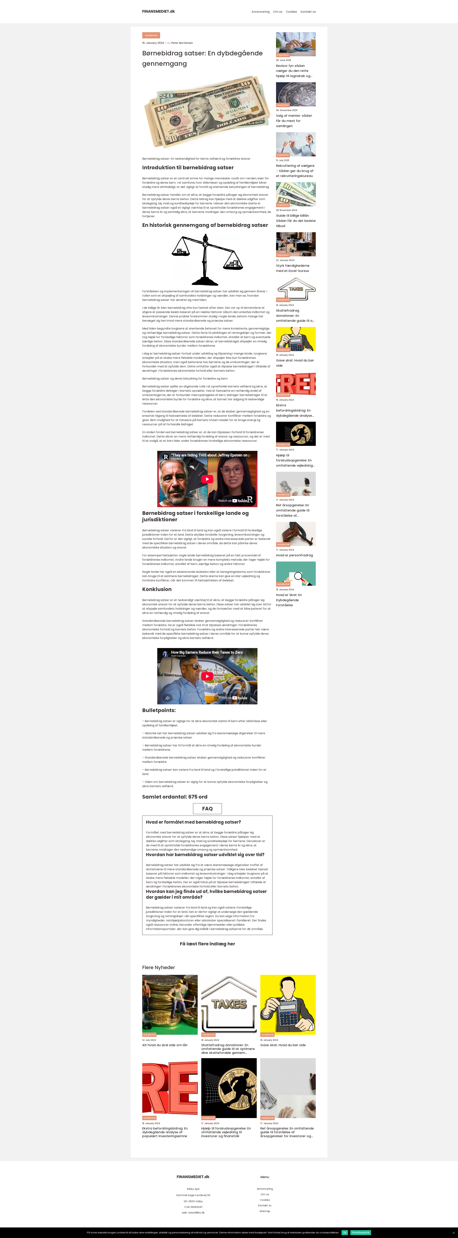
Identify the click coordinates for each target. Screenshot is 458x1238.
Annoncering (261, 12)
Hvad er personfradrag (294, 555)
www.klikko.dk (196, 1212)
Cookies (291, 12)
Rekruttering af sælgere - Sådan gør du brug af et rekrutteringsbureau (295, 170)
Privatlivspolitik (360, 1232)
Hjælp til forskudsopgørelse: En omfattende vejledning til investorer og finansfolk (294, 460)
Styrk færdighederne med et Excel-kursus (293, 268)
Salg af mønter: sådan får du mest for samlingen (294, 120)
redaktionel (151, 35)
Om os (277, 12)
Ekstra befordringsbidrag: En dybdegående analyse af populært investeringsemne (294, 410)
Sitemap (265, 1211)
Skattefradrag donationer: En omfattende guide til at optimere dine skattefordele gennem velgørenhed (295, 315)
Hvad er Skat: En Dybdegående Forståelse (289, 599)
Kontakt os (308, 12)
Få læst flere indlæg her (207, 944)
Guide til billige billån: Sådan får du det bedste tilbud (296, 220)
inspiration (283, 54)
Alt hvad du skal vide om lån (164, 1045)
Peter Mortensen (182, 43)
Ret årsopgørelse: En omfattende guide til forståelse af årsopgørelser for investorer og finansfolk (295, 510)
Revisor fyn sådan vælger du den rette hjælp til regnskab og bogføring (293, 70)
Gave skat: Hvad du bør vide (295, 363)
